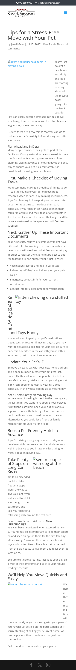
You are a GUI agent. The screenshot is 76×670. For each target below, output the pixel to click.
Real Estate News (53, 44)
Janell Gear (17, 44)
